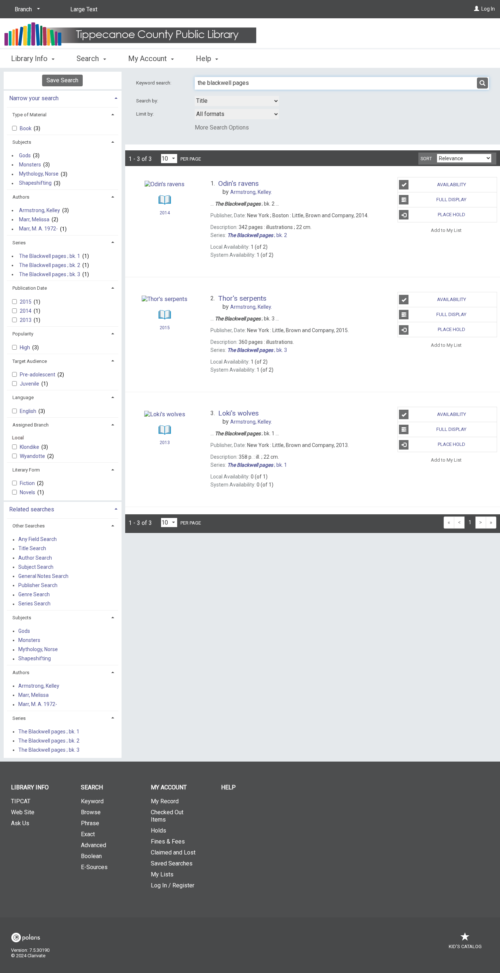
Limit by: (145, 114)
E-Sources (94, 867)
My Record (165, 801)
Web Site (22, 812)
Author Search (35, 558)
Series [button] (19, 242)
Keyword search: (154, 83)
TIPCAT (20, 801)
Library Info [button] (30, 58)
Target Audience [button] (29, 361)
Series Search (34, 604)
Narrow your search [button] (34, 98)
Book (26, 128)
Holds (158, 830)
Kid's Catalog (465, 946)
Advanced (93, 845)
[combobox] (237, 101)
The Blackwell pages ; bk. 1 (49, 256)
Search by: (147, 101)
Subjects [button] (21, 142)
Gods (25, 155)
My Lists (162, 874)
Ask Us (20, 823)
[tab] (63, 97)
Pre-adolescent (38, 374)
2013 (26, 320)
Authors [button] (20, 197)
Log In (488, 9)
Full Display (451, 199)
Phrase (90, 823)
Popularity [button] (22, 334)
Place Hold (451, 214)
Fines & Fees (168, 841)
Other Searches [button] (28, 526)
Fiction (28, 483)
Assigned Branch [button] (30, 425)
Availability (451, 184)
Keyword (92, 801)
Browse (91, 812)
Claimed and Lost (173, 852)
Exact (88, 834)
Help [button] (204, 58)
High (25, 347)
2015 (26, 302)
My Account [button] (148, 58)
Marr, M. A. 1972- (38, 229)
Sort (426, 158)
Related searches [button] (31, 509)
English (28, 411)
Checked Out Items (167, 816)
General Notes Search (43, 576)
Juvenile (30, 384)
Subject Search (35, 567)
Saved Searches (172, 863)
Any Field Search (37, 539)
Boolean (91, 856)
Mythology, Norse (39, 174)
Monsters (30, 165)
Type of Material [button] (29, 114)
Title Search (32, 549)
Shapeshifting (35, 183)
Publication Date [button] (29, 288)
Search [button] (89, 58)
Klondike (30, 447)
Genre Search (34, 595)
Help (228, 787)
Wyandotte (33, 456)
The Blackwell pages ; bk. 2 (49, 265)
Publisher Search (37, 585)
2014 (26, 311)
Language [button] (23, 397)
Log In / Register (172, 885)
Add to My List (446, 230)
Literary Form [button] (26, 470)
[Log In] (476, 9)
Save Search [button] (62, 80)
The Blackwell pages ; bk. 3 (49, 274)
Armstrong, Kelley (39, 210)
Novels (28, 492)
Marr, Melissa (34, 219)
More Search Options (222, 127)
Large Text (83, 9)
